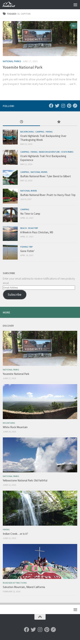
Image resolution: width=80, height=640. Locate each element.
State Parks (67, 151)
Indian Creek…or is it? (15, 533)
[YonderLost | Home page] (10, 4)
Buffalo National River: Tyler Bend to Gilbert (45, 176)
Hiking (49, 131)
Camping (39, 131)
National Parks (12, 61)
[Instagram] (63, 105)
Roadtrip (33, 228)
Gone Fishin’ (27, 251)
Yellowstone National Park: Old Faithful (25, 480)
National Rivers (39, 172)
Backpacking (27, 131)
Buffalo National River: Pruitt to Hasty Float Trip (48, 195)
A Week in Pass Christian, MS (36, 232)
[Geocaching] (75, 105)
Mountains (9, 422)
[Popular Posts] (58, 122)
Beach (23, 228)
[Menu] (75, 4)
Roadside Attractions (15, 582)
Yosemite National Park (22, 67)
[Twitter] (57, 105)
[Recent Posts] (21, 122)
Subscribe (14, 295)
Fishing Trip (26, 246)
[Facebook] (51, 105)
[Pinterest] (69, 105)
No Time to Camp (30, 213)
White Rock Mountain (15, 427)
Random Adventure (49, 151)
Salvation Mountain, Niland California (24, 587)
